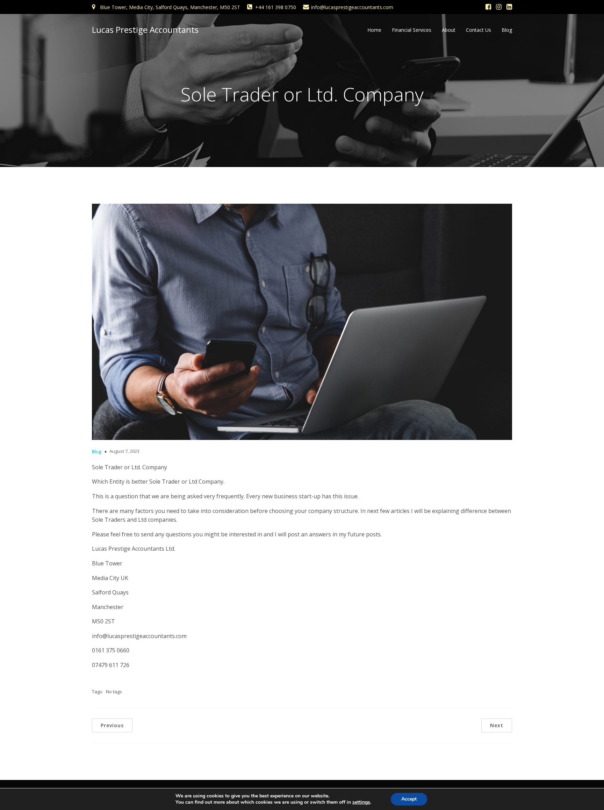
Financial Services (411, 30)
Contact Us (478, 30)
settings (361, 802)
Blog (507, 30)
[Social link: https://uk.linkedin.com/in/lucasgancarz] (509, 7)
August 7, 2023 (124, 451)
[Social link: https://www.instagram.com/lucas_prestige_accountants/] (499, 7)
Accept (409, 799)
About (448, 30)
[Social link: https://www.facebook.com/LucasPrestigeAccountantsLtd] (488, 7)
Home (374, 30)
